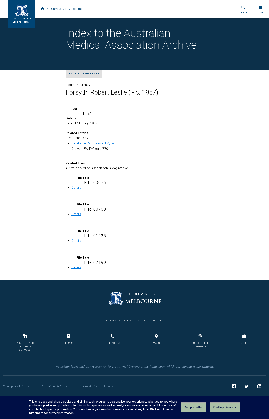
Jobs (244, 343)
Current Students (118, 320)
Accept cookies (193, 407)
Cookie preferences (225, 407)
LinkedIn (259, 386)
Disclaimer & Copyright (57, 386)
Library (69, 343)
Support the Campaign (200, 345)
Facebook (233, 386)
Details (76, 187)
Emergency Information (19, 386)
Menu (260, 13)
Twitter (246, 386)
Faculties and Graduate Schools (25, 346)
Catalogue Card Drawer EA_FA (92, 143)
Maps (156, 343)
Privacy (109, 386)
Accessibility (88, 386)
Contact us (113, 343)
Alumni (158, 320)
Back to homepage (84, 73)
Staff (142, 320)
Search (243, 13)
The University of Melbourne (64, 9)
